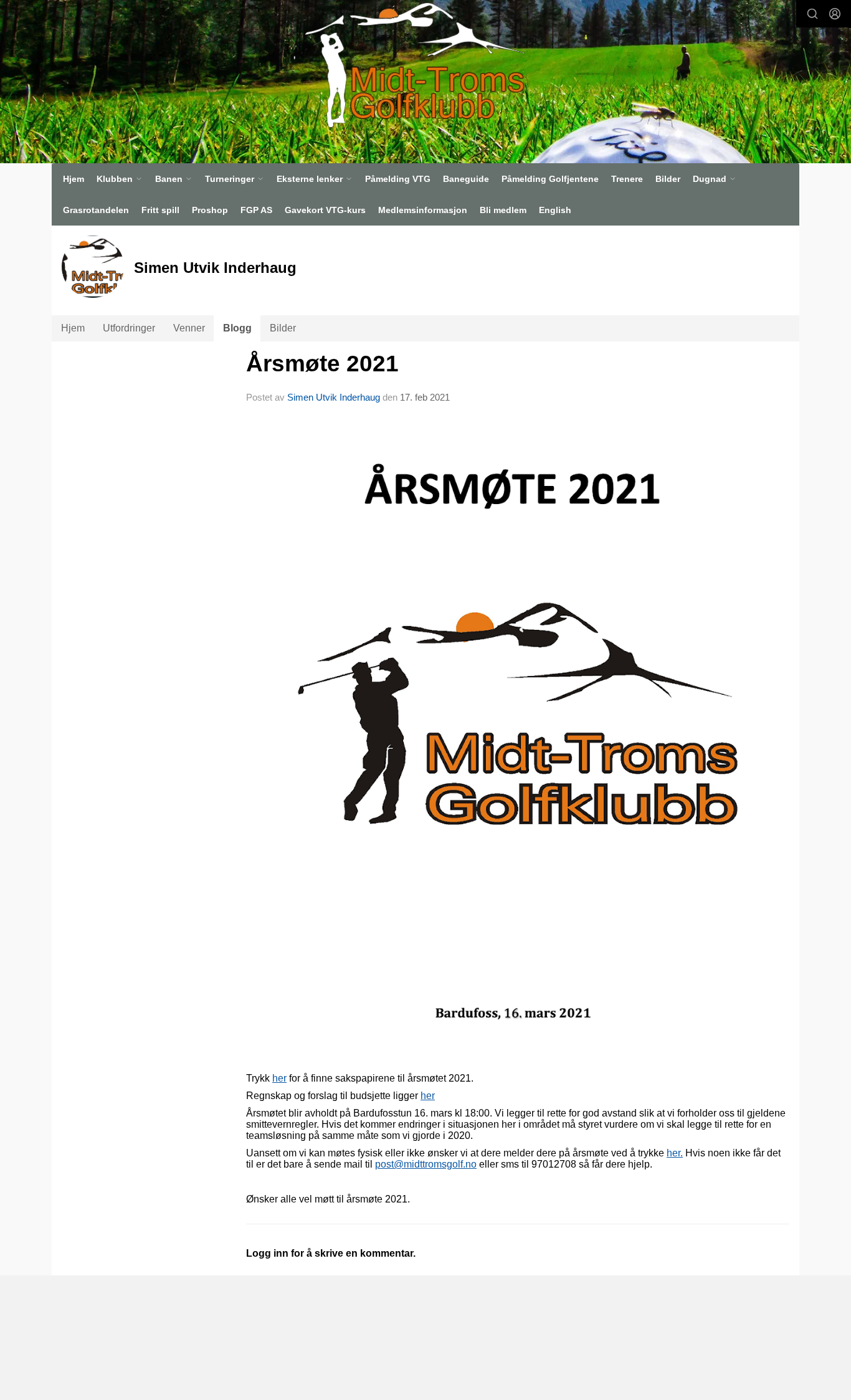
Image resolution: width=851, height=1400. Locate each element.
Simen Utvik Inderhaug (333, 397)
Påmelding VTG (397, 179)
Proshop (210, 210)
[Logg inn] (835, 13)
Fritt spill (160, 210)
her (279, 1078)
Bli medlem (503, 210)
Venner (189, 328)
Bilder (667, 179)
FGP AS (256, 210)
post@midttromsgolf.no (426, 1164)
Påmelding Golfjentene (550, 179)
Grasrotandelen (96, 210)
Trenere (627, 179)
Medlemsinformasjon (422, 210)
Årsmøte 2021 (322, 363)
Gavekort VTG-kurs (325, 210)
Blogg (237, 328)
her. (675, 1153)
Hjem (73, 179)
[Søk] (812, 13)
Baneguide (466, 179)
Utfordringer (129, 328)
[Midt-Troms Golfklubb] (408, 65)
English (555, 210)
